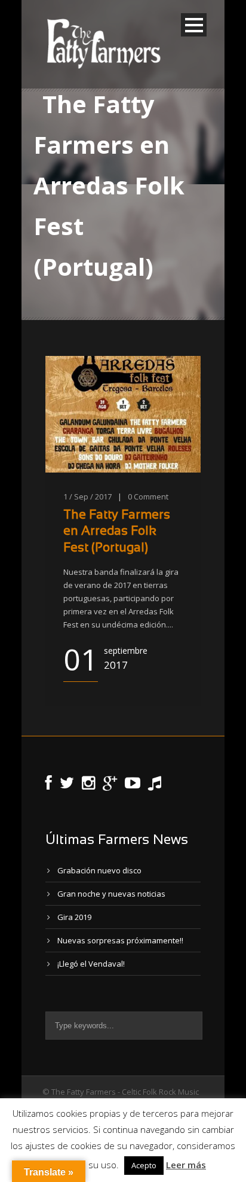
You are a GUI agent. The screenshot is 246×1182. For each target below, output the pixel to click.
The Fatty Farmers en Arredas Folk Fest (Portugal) (116, 532)
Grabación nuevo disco (99, 870)
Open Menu (194, 24)
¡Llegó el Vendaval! (91, 963)
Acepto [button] (143, 1165)
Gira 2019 (74, 917)
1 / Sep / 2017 (87, 496)
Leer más (186, 1165)
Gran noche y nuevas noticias (111, 893)
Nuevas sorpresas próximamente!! (120, 940)
